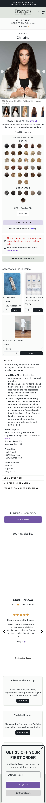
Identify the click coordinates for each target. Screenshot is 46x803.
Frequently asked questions (21, 488)
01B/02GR (13, 146)
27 (39, 160)
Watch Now (23, 732)
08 (6, 153)
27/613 (6, 167)
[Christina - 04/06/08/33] (11, 583)
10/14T (19, 153)
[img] (25, 641)
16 (39, 153)
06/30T (39, 146)
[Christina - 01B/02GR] (13, 581)
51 (39, 193)
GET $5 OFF (23, 785)
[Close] (42, 748)
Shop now (22, 26)
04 (26, 193)
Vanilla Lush (26, 182)
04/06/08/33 (26, 146)
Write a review (23, 519)
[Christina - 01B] (7, 581)
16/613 (6, 160)
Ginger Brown (23, 200)
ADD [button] (16, 310)
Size (21, 208)
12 (32, 193)
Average (23, 213)
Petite (7, 438)
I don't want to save (23, 793)
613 (32, 167)
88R (26, 167)
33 (19, 167)
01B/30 (19, 146)
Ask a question (13, 478)
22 (26, 160)
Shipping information (17, 483)
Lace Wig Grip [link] (9, 297)
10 (13, 153)
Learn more (12, 250)
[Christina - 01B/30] (16, 581)
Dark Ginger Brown (6, 174)
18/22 (13, 160)
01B (6, 193)
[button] (4, 310)
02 (19, 193)
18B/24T (19, 160)
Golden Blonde (19, 174)
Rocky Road (39, 174)
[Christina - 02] (6, 583)
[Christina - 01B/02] (10, 581)
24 (32, 160)
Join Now (22, 701)
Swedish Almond (19, 182)
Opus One (26, 174)
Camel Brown (39, 167)
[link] (12, 284)
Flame (13, 174)
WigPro (23, 34)
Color (23, 137)
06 (32, 146)
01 (6, 146)
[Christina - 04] (9, 583)
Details (8, 361)
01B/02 (13, 193)
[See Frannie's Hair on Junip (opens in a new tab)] (28, 658)
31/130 (13, 167)
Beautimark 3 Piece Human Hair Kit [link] (34, 299)
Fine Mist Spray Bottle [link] (13, 340)
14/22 (32, 153)
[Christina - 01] (4, 581)
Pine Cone (32, 174)
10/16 (26, 153)
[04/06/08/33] (14, 583)
